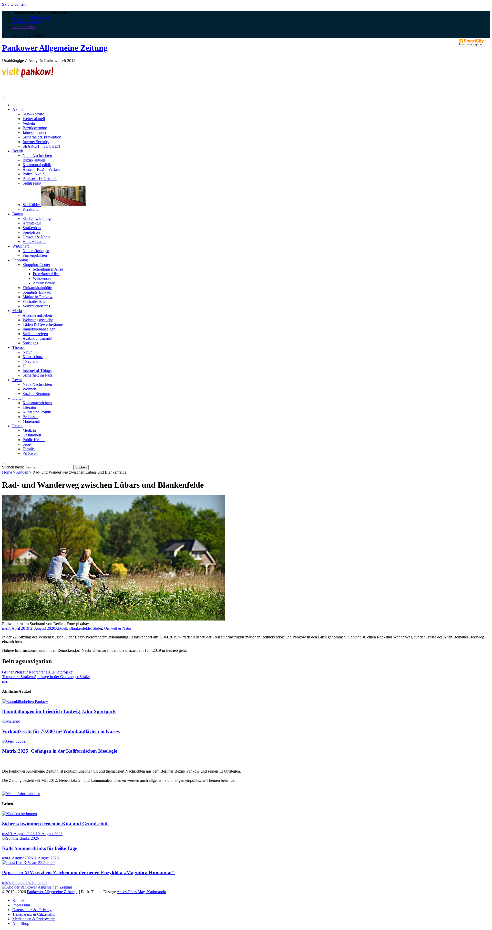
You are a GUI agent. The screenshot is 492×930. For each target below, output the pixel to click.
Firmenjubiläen (35, 255)
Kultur (17, 398)
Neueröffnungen (36, 251)
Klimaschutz (33, 357)
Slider (97, 628)
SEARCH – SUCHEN (41, 146)
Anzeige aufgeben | (28, 22)
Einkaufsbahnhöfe (37, 287)
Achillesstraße (44, 283)
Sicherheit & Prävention (42, 137)
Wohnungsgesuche (38, 320)
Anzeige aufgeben (37, 315)
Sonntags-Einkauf (37, 292)
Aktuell (18, 109)
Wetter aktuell (34, 118)
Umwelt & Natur (36, 237)
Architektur (32, 223)
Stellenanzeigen (35, 334)
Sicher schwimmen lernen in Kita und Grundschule (55, 823)
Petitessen (30, 416)
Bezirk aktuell (34, 160)
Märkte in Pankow (38, 297)
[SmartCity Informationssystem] (471, 43)
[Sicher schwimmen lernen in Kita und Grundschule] (19, 813)
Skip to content (14, 4)
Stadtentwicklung (37, 218)
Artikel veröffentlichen (30, 17)
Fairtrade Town (35, 301)
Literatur (29, 407)
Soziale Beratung (36, 393)
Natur (27, 352)
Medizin (29, 430)
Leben (17, 426)
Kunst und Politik (37, 412)
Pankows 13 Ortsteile (40, 178)
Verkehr (29, 123)
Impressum (21, 905)
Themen (19, 347)
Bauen (17, 214)
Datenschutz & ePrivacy (32, 909)
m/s (5, 628)
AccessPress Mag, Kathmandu (141, 892)
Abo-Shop (20, 923)
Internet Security (36, 142)
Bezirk (17, 151)
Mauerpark (31, 421)
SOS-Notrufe (33, 114)
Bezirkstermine (35, 128)
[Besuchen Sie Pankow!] (27, 76)
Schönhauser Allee (48, 269)
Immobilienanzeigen (39, 329)
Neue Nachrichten (37, 155)
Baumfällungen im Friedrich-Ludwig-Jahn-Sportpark (59, 711)
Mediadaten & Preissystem (33, 919)
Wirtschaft (20, 246)
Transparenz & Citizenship (33, 914)
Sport (27, 444)
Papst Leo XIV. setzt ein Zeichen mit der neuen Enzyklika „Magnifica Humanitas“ (88, 872)
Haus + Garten (34, 241)
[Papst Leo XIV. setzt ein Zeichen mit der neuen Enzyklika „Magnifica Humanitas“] (28, 862)
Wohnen (29, 389)
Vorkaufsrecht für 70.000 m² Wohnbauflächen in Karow (61, 731)
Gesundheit (32, 435)
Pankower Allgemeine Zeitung (55, 47)
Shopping (20, 260)
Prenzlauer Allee (46, 274)
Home (7, 472)
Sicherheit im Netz (38, 375)
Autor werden (23, 27)
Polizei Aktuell (34, 174)
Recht (17, 380)
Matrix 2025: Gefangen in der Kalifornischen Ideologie (59, 751)
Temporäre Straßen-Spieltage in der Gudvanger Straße (46, 677)
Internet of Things (37, 370)
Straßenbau (32, 228)
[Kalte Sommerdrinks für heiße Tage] (20, 838)
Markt (17, 310)
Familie (29, 449)
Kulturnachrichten (37, 403)
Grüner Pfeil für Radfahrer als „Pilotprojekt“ (38, 672)
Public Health (34, 439)
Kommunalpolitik (37, 165)
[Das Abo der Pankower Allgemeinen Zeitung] (37, 887)
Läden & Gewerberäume (43, 324)
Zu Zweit (30, 453)
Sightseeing (32, 183)
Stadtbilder (32, 204)
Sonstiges (30, 343)
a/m (5, 858)
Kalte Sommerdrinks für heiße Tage (39, 848)
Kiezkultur (31, 209)
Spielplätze (31, 232)
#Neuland (30, 361)
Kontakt (18, 900)
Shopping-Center (36, 264)
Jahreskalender (34, 132)
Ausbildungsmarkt (37, 338)
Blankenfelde (80, 628)
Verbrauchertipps (36, 306)
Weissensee (42, 278)
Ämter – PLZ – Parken (41, 169)
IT (24, 366)
